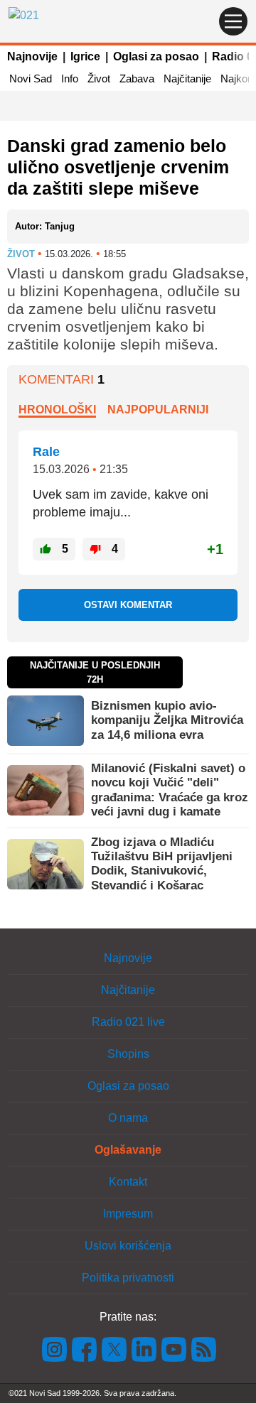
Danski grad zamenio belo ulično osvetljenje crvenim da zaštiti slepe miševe (118, 167)
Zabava (136, 78)
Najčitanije (187, 78)
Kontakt (128, 1182)
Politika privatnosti (128, 1278)
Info (69, 78)
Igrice (85, 56)
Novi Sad (30, 78)
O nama (128, 1118)
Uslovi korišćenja (128, 1246)
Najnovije (32, 56)
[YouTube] (174, 1349)
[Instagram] (55, 1349)
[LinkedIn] (144, 1349)
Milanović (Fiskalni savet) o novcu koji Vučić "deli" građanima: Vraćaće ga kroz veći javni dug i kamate (169, 790)
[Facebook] (85, 1349)
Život (98, 78)
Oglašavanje (128, 1150)
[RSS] (202, 1349)
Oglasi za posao (156, 56)
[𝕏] (114, 1349)
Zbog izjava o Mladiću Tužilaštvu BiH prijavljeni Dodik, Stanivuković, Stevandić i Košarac (162, 863)
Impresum (128, 1214)
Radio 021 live (128, 1022)
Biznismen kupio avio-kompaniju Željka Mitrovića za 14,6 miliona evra (167, 720)
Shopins (128, 1054)
